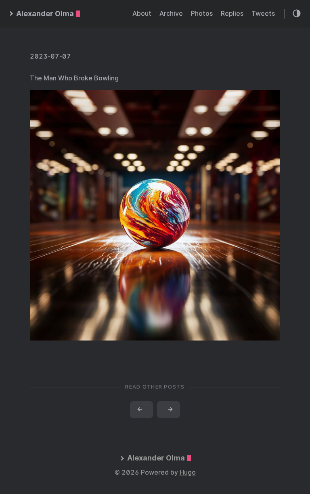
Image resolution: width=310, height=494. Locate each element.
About (141, 13)
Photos (202, 13)
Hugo (188, 472)
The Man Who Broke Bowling (74, 78)
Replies (232, 13)
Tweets (263, 13)
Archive (171, 13)
